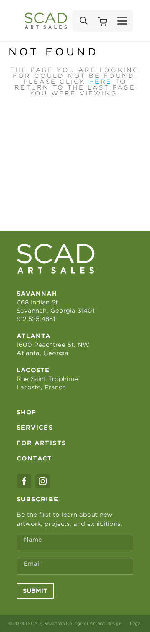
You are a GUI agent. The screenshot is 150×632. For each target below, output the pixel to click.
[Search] (83, 21)
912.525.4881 (36, 319)
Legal (136, 623)
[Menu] (123, 21)
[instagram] (42, 481)
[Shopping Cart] (102, 21)
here (100, 81)
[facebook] (24, 481)
